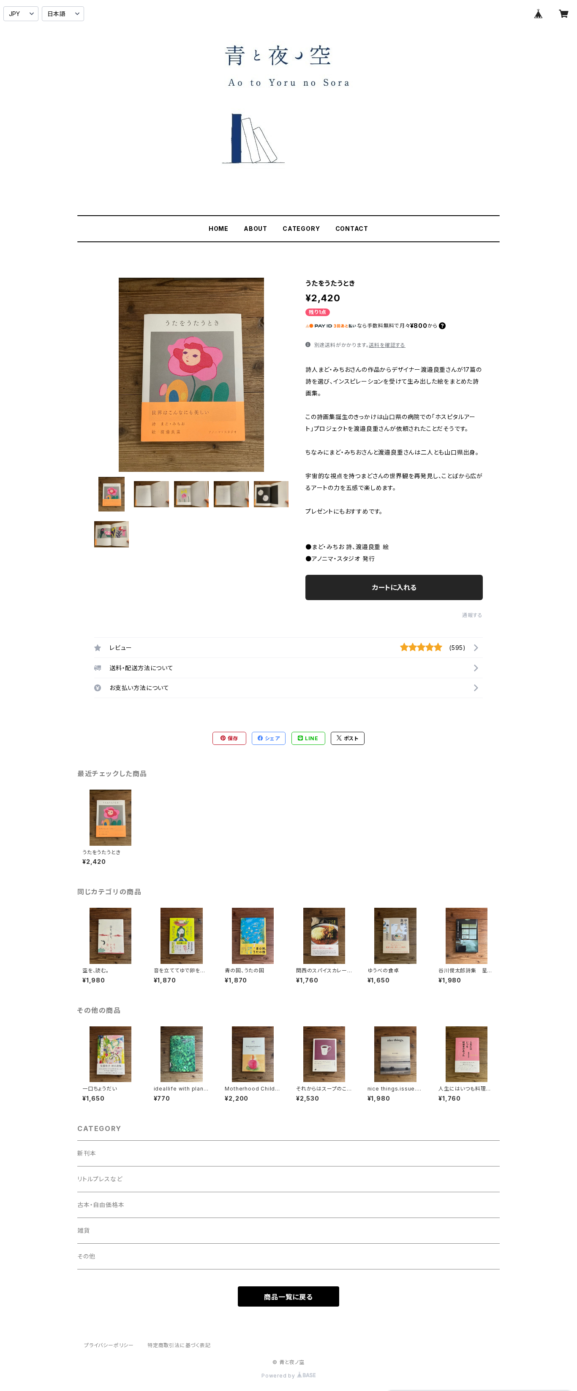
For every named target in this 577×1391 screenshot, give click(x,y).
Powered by (279, 1375)
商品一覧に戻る (288, 1297)
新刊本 (86, 1153)
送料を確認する (387, 345)
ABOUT (255, 228)
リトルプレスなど (99, 1179)
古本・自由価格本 (100, 1204)
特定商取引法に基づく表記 (179, 1345)
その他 (86, 1256)
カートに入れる (394, 587)
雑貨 (83, 1230)
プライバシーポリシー (109, 1345)
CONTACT (352, 228)
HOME (219, 228)
